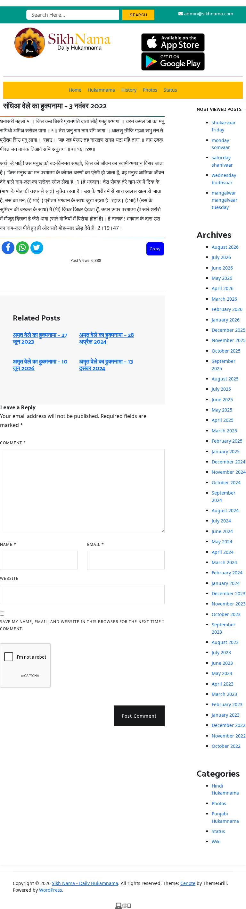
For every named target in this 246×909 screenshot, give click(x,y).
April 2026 (223, 288)
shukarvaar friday (224, 126)
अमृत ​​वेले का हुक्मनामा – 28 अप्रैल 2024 (106, 338)
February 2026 (227, 309)
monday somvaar (221, 143)
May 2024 (222, 541)
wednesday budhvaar (224, 178)
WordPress (50, 890)
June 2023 (222, 663)
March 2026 (224, 299)
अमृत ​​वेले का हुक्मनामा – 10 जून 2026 (40, 365)
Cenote (187, 883)
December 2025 (228, 330)
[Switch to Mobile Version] (123, 905)
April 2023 (223, 684)
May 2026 (222, 278)
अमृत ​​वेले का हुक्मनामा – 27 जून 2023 (40, 338)
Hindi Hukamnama (225, 789)
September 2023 (223, 628)
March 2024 (224, 562)
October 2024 (226, 483)
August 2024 (225, 510)
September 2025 (223, 364)
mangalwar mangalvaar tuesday (224, 200)
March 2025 (224, 431)
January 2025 (226, 451)
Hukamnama (101, 90)
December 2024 (228, 462)
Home (75, 90)
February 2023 (227, 704)
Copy (155, 249)
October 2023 (226, 614)
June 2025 (222, 399)
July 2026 (221, 257)
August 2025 (225, 379)
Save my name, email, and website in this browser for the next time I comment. (82, 625)
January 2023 (226, 715)
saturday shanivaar (222, 161)
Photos (150, 90)
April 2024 (223, 552)
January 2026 (226, 320)
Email (95, 544)
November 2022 (229, 736)
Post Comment (139, 716)
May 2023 (222, 673)
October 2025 (226, 351)
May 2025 (222, 410)
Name (8, 544)
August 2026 (225, 247)
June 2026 (222, 268)
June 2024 (222, 531)
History (128, 90)
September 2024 (223, 496)
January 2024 (226, 583)
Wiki (216, 841)
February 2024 (227, 573)
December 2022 (228, 725)
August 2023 (225, 642)
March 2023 (224, 694)
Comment (13, 443)
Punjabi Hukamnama (225, 817)
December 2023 (228, 593)
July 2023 (221, 652)
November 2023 (229, 604)
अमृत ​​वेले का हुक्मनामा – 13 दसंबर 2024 (106, 365)
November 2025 (229, 340)
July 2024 (221, 521)
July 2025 (221, 389)
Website (9, 578)
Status (170, 90)
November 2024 (229, 472)
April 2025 (223, 420)
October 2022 (226, 746)
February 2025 (227, 441)
